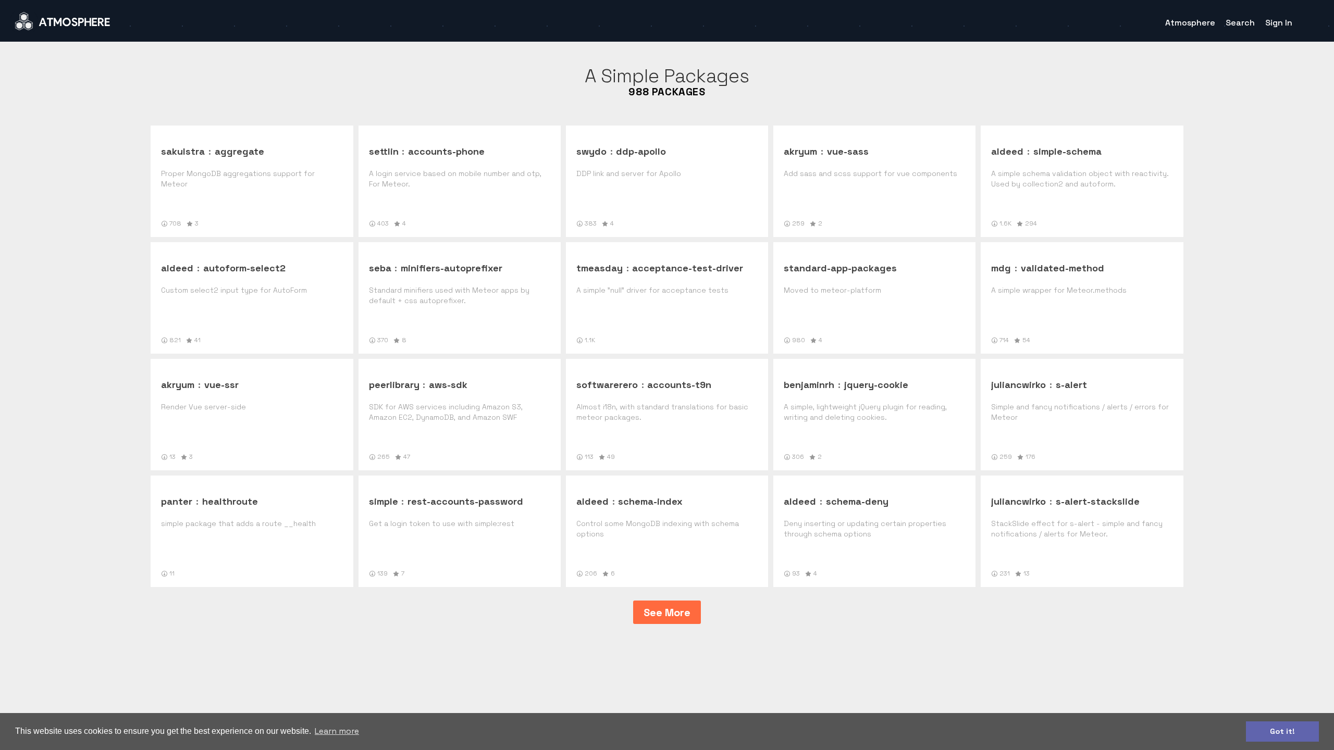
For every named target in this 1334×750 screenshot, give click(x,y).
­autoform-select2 (244, 268)
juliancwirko (1018, 385)
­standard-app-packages (840, 268)
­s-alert (1071, 385)
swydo (591, 151)
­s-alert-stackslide (1098, 501)
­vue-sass (848, 151)
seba (380, 268)
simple (383, 501)
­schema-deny (857, 501)
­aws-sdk (448, 385)
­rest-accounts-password (465, 501)
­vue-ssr (221, 385)
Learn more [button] (337, 731)
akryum (800, 151)
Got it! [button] (1282, 731)
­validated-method (1062, 268)
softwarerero (607, 385)
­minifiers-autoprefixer (451, 268)
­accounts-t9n (679, 385)
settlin (384, 151)
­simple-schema (1067, 151)
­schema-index (650, 501)
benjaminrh (809, 385)
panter (176, 501)
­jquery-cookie (876, 385)
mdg (1001, 268)
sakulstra (183, 151)
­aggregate (239, 151)
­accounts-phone (446, 151)
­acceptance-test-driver (687, 268)
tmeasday (599, 268)
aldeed (1007, 151)
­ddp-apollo (641, 151)
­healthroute (230, 501)
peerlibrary (394, 385)
